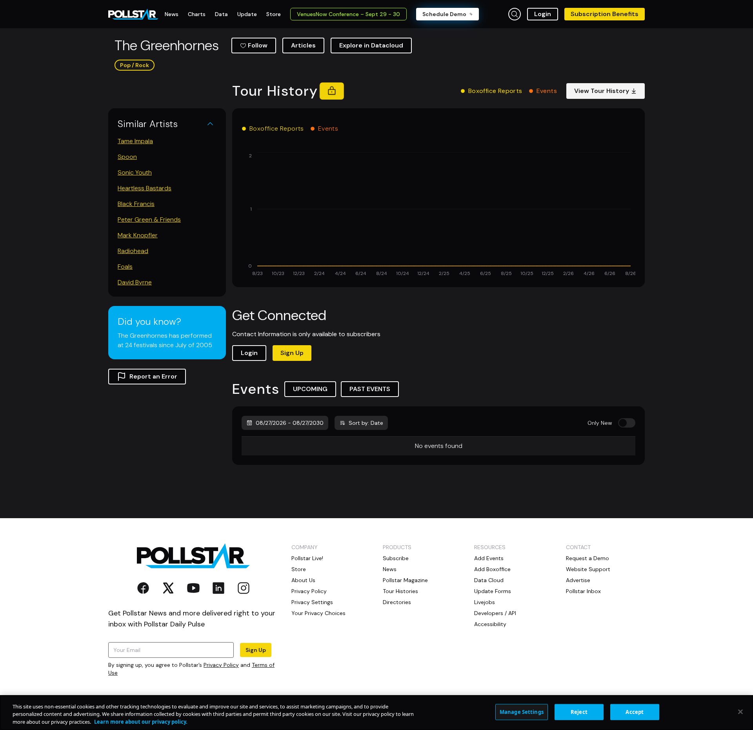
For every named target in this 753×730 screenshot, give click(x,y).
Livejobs (484, 602)
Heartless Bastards (144, 188)
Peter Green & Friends (149, 219)
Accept (635, 711)
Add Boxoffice (492, 569)
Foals (125, 266)
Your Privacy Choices (318, 613)
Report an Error (153, 376)
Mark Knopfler (138, 235)
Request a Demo (587, 558)
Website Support (588, 569)
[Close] (740, 711)
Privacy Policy (221, 664)
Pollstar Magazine (405, 580)
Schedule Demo (444, 14)
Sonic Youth (135, 172)
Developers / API (495, 613)
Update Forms (492, 591)
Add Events (489, 558)
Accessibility (490, 624)
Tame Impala (135, 141)
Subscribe (396, 558)
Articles (303, 45)
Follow (257, 45)
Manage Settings (522, 711)
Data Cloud (489, 580)
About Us (303, 580)
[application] (438, 215)
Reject (579, 711)
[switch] (626, 423)
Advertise (578, 580)
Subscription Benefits (604, 14)
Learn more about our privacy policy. (140, 721)
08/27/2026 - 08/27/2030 (290, 422)
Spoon (127, 157)
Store (298, 569)
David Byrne (135, 282)
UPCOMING (310, 389)
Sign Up (292, 353)
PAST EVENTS (369, 389)
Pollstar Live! (307, 558)
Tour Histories (400, 591)
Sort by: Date (366, 422)
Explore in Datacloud (371, 45)
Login (542, 14)
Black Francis (136, 204)
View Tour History (601, 91)
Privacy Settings (312, 602)
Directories (397, 602)
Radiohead (133, 251)
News (390, 569)
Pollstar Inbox (583, 591)
